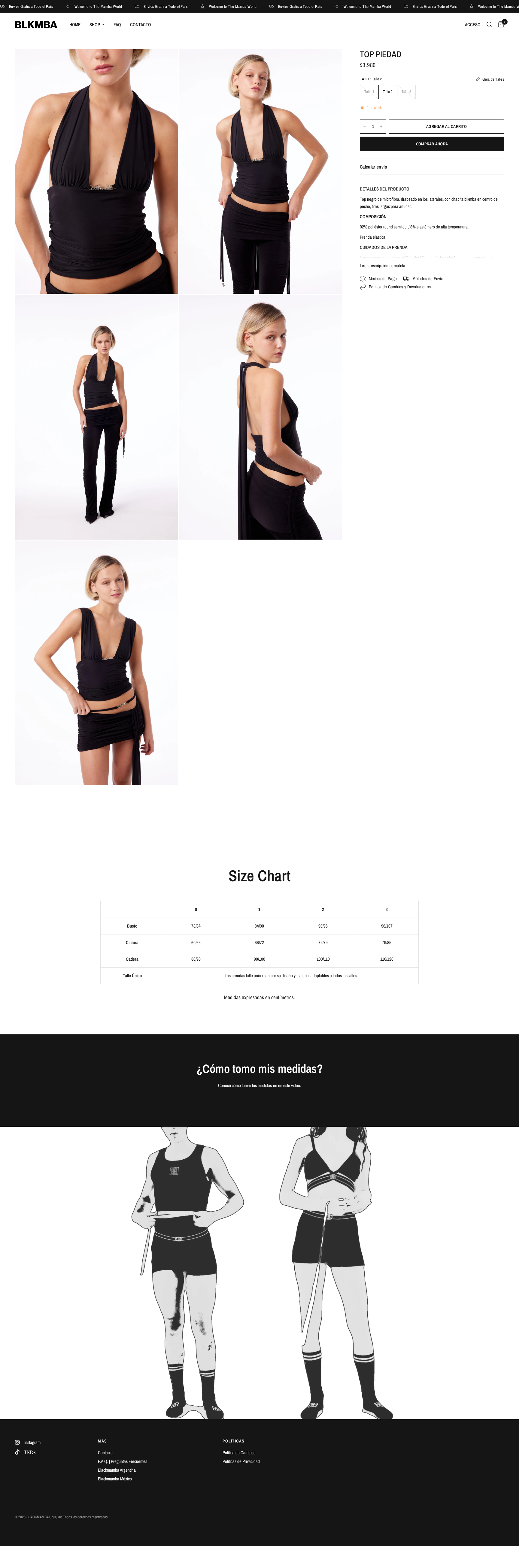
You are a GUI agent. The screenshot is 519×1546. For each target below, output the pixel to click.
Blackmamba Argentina (117, 1470)
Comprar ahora (432, 144)
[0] (499, 25)
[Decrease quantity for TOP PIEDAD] (364, 126)
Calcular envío (373, 166)
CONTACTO (140, 24)
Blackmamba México (115, 1479)
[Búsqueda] (489, 25)
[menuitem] (75, 24)
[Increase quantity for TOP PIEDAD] (381, 126)
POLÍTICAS (234, 1441)
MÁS (102, 1441)
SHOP (95, 24)
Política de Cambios (239, 1452)
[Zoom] (165, 61)
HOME (74, 24)
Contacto (105, 1452)
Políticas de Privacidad (241, 1461)
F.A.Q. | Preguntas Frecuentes (122, 1461)
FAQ (117, 24)
